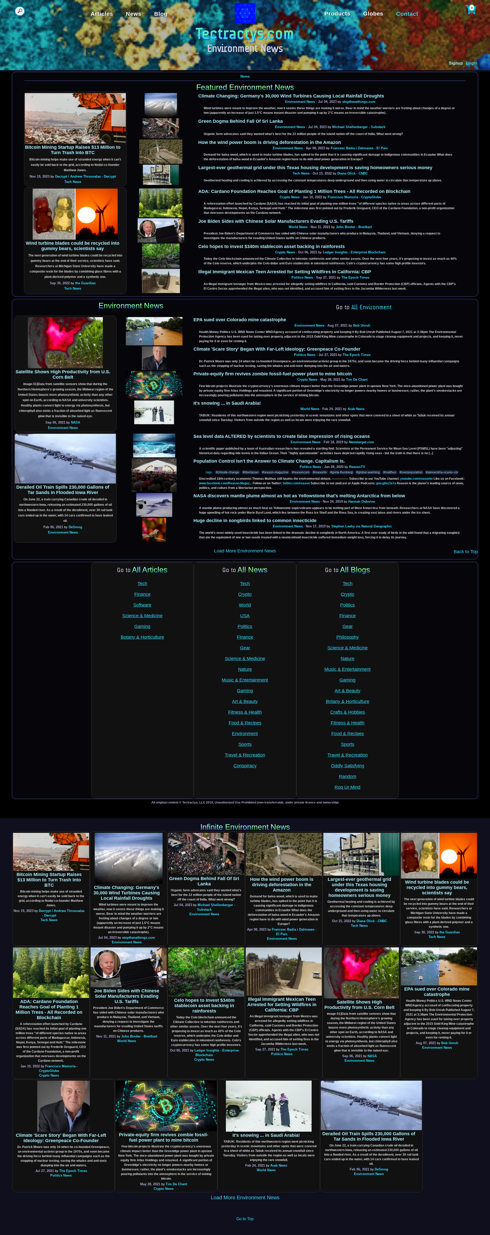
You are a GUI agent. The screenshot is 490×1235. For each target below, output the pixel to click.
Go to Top (245, 1219)
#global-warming (368, 472)
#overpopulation (411, 472)
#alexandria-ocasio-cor (442, 472)
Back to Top (466, 551)
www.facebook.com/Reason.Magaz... (225, 483)
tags (209, 472)
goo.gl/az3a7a (386, 483)
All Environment (371, 308)
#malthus (389, 472)
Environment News (300, 102)
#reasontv (320, 472)
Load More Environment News (245, 550)
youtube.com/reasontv (416, 478)
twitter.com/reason (296, 483)
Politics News (302, 277)
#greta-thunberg (341, 472)
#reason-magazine (275, 472)
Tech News (72, 182)
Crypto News (290, 197)
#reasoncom (300, 472)
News (245, 76)
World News (298, 227)
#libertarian (251, 472)
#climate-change (227, 472)
